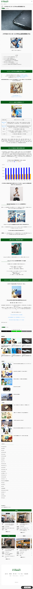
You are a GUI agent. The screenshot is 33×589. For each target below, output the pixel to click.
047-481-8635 (7, 526)
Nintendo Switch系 (5, 490)
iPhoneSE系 (4, 456)
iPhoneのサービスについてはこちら (16, 96)
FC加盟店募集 (26, 573)
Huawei (3, 497)
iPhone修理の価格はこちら (16, 95)
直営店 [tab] (16, 510)
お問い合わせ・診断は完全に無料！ (9, 61)
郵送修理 (3, 488)
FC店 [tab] (8, 535)
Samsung (3, 454)
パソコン (3, 461)
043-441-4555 (22, 552)
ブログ (10, 575)
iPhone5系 (4, 495)
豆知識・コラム (4, 473)
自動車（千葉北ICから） (4, 127)
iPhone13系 (4, 476)
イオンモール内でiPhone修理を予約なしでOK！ (11, 56)
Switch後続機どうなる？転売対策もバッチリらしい (16, 317)
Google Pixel (4, 446)
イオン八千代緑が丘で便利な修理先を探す (10, 59)
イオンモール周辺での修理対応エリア (9, 58)
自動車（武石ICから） (4, 123)
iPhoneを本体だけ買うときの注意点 (16, 314)
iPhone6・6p (4, 465)
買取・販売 (14, 573)
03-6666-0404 (22, 526)
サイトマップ (22, 575)
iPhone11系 (4, 463)
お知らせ (3, 484)
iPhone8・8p (4, 475)
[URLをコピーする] (27, 331)
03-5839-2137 (7, 552)
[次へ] (31, 523)
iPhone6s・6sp (4, 469)
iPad (3, 486)
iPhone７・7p (4, 478)
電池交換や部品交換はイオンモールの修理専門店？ (11, 60)
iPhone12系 (4, 452)
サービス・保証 (20, 573)
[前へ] (2, 523)
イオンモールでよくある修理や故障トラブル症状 (11, 63)
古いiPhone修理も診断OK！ (25, 76)
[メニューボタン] (32, 1)
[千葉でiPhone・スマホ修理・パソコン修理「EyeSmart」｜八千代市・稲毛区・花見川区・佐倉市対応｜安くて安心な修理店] (4, 1)
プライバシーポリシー (16, 575)
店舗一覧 (6, 573)
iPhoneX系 (4, 471)
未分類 (3, 448)
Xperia (3, 459)
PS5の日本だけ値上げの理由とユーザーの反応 (16, 319)
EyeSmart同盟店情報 (5, 480)
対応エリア (3, 8)
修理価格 (10, 573)
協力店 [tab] (24, 535)
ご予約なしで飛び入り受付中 (20, 77)
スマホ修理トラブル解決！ (23, 74)
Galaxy (3, 482)
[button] (6, 331)
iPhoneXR (3, 467)
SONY (3, 450)
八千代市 (7, 327)
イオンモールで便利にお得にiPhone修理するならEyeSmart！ (13, 64)
